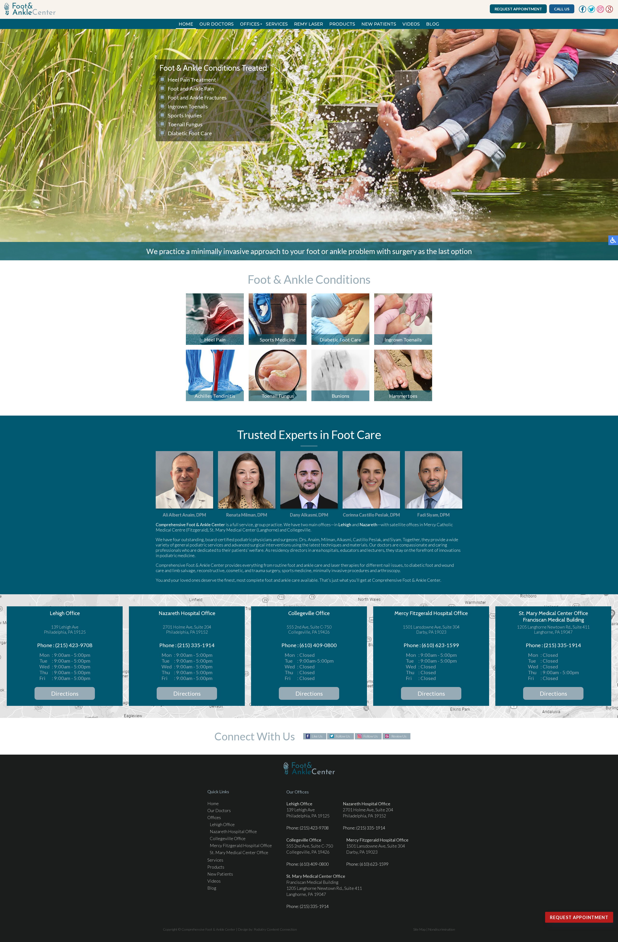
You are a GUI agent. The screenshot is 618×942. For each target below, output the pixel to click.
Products (342, 24)
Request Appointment (518, 9)
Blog (432, 24)
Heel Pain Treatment (192, 79)
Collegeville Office (228, 838)
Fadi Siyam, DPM (433, 514)
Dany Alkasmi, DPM (309, 514)
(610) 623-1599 (374, 864)
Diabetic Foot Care (190, 133)
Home (186, 24)
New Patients (378, 24)
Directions (64, 693)
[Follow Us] (591, 11)
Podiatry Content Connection (275, 929)
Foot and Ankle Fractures (197, 97)
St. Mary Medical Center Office (239, 852)
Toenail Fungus (185, 124)
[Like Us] (582, 11)
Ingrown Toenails (188, 106)
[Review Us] (609, 11)
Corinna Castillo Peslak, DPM (371, 514)
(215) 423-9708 (314, 827)
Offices (250, 24)
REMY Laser (308, 24)
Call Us (561, 9)
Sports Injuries (185, 115)
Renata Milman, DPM (246, 514)
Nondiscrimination (441, 929)
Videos (411, 24)
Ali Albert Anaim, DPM (184, 514)
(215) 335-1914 (370, 827)
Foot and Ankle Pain (191, 88)
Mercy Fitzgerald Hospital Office (241, 845)
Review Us (399, 736)
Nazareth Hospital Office (233, 831)
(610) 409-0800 (314, 864)
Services (277, 24)
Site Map (419, 929)
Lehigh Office (222, 824)
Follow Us (343, 736)
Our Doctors (216, 24)
